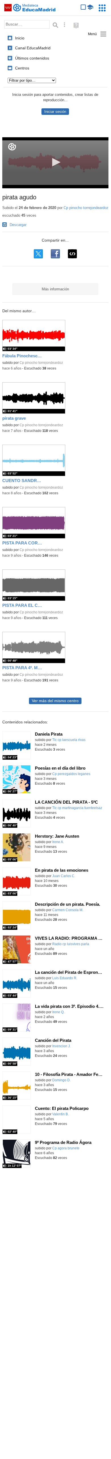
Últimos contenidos (32, 58)
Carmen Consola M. (67, 910)
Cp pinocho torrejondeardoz (86, 208)
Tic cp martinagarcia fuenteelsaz (77, 808)
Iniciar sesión (55, 111)
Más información (55, 289)
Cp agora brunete (65, 1148)
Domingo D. (61, 1080)
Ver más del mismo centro (55, 701)
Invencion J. (61, 1046)
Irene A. (58, 842)
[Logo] (12, 147)
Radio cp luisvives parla (70, 944)
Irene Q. (58, 1012)
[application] (55, 162)
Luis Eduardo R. (64, 978)
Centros (22, 68)
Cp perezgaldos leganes (71, 774)
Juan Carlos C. (63, 876)
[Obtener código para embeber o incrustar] (72, 253)
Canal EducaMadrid (33, 48)
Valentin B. (60, 1114)
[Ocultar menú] (97, 34)
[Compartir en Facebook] (55, 253)
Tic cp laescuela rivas (68, 740)
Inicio (19, 38)
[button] (55, 162)
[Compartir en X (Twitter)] (38, 253)
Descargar (18, 225)
